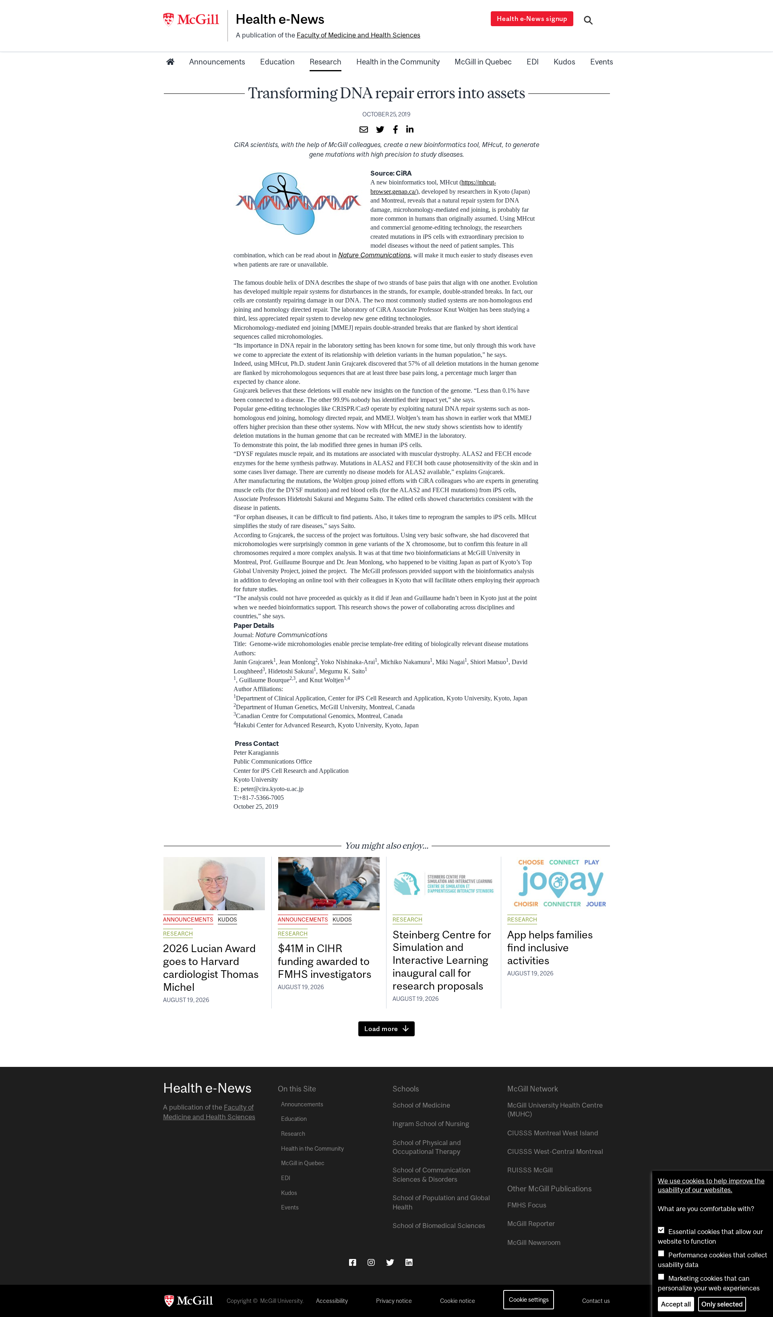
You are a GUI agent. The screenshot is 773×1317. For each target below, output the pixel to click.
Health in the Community (398, 61)
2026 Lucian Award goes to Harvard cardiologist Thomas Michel (210, 967)
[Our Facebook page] (352, 1262)
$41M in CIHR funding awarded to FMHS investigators (326, 961)
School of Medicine (421, 1105)
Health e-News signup (532, 18)
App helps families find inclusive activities (550, 947)
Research (325, 61)
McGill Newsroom (533, 1242)
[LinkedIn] (409, 1262)
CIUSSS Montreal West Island (552, 1133)
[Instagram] (371, 1262)
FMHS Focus (526, 1205)
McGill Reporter (531, 1224)
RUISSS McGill (530, 1170)
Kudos (564, 61)
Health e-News (280, 19)
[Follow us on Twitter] (390, 1262)
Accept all (676, 1304)
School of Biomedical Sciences (439, 1226)
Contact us (596, 1301)
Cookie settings (529, 1299)
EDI (533, 61)
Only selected (722, 1304)
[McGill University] (195, 20)
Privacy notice (394, 1301)
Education (277, 61)
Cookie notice (457, 1301)
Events (601, 61)
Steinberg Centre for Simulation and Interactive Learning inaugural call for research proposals (442, 960)
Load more (381, 1028)
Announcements (217, 61)
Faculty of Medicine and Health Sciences (358, 35)
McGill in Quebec (483, 61)
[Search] (588, 21)
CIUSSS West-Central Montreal (555, 1151)
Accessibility (332, 1301)
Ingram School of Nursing (431, 1124)
